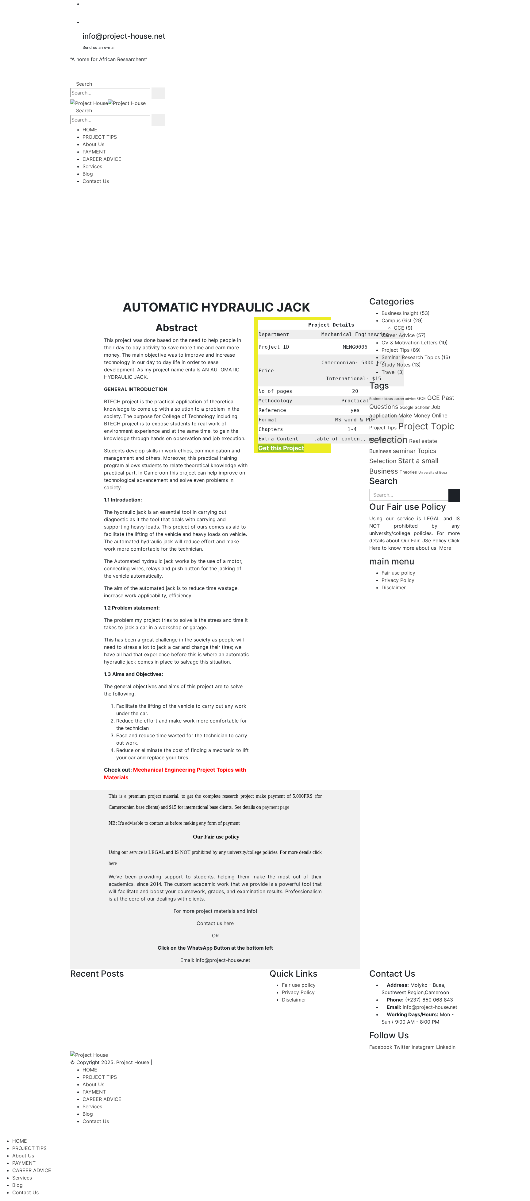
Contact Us (96, 181)
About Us (93, 144)
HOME (90, 129)
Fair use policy (398, 573)
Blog (88, 174)
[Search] (158, 93)
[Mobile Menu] (72, 193)
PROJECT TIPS (100, 137)
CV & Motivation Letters (409, 342)
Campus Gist (397, 320)
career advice (405, 399)
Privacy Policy (398, 580)
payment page (275, 807)
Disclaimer (394, 587)
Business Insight (400, 313)
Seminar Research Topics (411, 357)
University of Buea (432, 473)
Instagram (423, 1047)
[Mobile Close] (2, 1133)
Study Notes (396, 365)
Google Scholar (415, 407)
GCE (399, 328)
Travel (389, 372)
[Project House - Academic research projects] (108, 103)
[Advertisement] (265, 243)
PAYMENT (94, 152)
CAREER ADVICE (102, 159)
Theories (408, 472)
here (113, 863)
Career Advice (398, 335)
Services (92, 166)
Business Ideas (381, 399)
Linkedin (445, 1047)
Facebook (380, 1047)
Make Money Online (422, 415)
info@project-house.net (430, 1007)
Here (374, 548)
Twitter (402, 1047)
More (445, 548)
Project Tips (395, 350)
